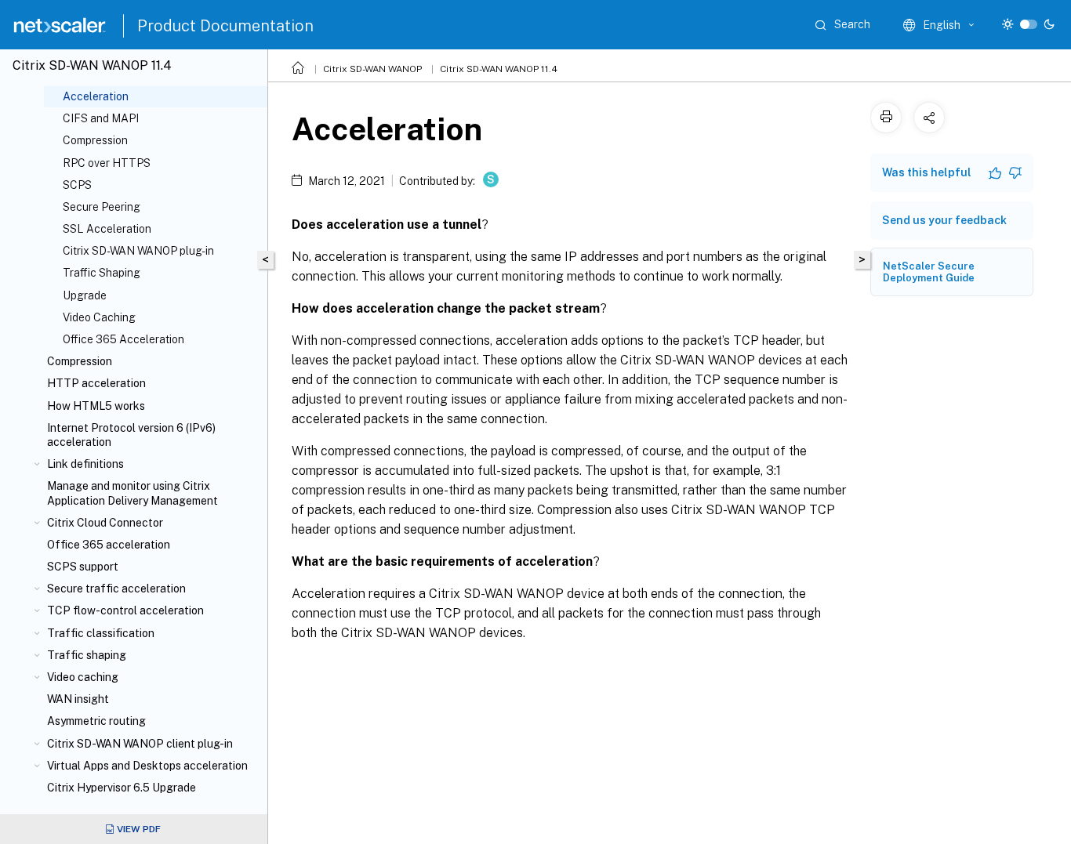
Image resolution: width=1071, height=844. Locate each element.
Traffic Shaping (101, 272)
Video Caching (99, 317)
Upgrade (85, 295)
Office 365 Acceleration (123, 339)
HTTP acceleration (96, 383)
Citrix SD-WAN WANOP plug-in (138, 251)
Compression (95, 140)
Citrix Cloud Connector (105, 522)
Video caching (82, 677)
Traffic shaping (86, 655)
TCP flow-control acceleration (125, 610)
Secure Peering (101, 207)
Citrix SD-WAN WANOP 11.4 (498, 68)
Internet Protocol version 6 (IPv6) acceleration (131, 435)
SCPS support (82, 566)
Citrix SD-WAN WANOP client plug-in (140, 743)
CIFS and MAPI (101, 118)
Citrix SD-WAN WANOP (372, 68)
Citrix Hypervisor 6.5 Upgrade (121, 787)
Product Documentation (225, 25)
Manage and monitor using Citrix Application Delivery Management (132, 493)
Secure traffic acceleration (116, 588)
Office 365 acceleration (108, 544)
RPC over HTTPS (107, 163)
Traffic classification (100, 633)
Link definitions (85, 464)
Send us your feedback (944, 220)
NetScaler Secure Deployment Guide (929, 272)
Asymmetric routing (96, 721)
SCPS (77, 185)
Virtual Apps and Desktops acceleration (147, 765)
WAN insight (78, 699)
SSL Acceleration (107, 229)
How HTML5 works (96, 406)
